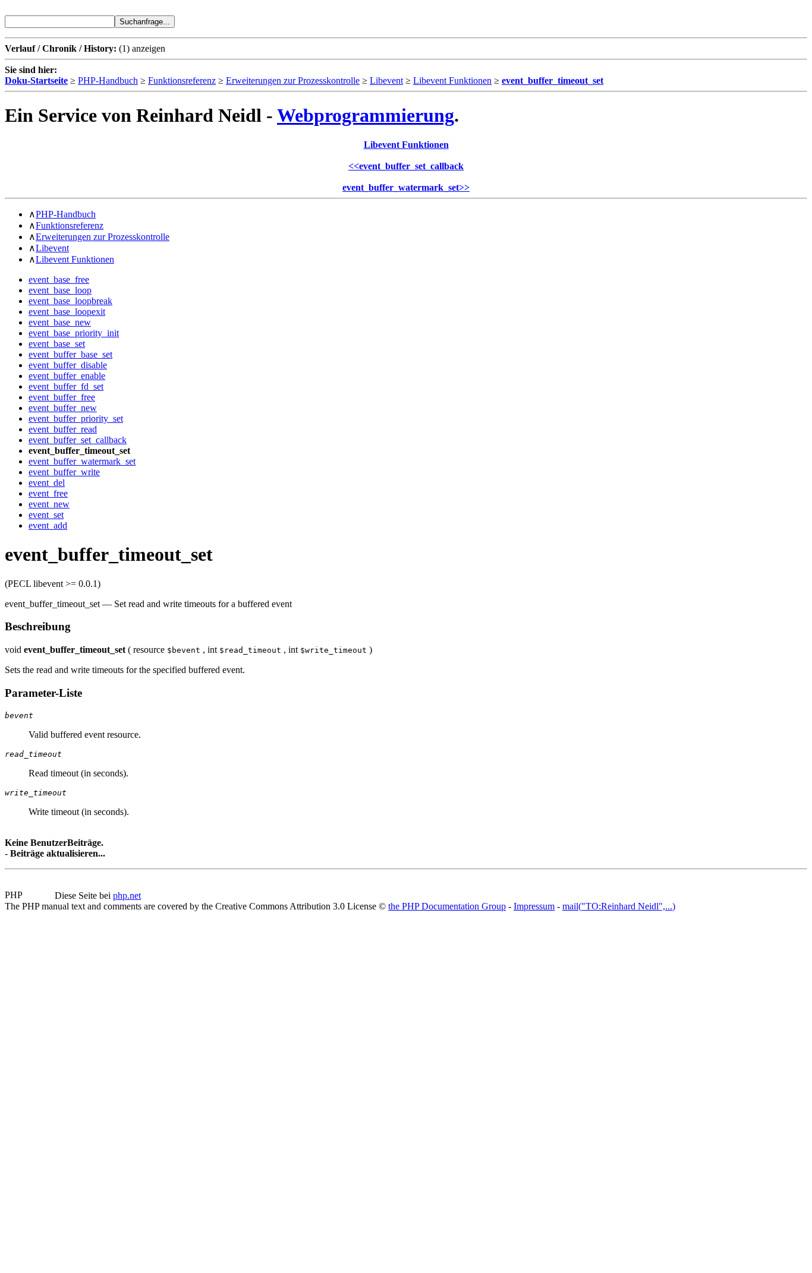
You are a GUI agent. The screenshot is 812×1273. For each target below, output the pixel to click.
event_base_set (57, 344)
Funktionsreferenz (182, 80)
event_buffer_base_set (70, 354)
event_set (46, 515)
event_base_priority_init (74, 333)
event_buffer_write (64, 472)
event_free (48, 493)
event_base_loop (60, 290)
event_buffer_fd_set (66, 386)
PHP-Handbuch (108, 80)
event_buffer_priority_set (76, 418)
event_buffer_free (62, 397)
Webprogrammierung (365, 115)
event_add (48, 525)
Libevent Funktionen (452, 80)
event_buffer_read (63, 429)
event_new (49, 504)
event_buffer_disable (68, 365)
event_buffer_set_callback (78, 440)
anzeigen (148, 48)
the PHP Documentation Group (447, 906)
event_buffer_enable (67, 376)
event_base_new (60, 322)
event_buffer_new (63, 408)
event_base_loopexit (67, 312)
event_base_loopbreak (70, 301)
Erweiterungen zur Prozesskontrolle (293, 80)
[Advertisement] (40, 1090)
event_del (47, 483)
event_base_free (59, 279)
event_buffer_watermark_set (82, 461)
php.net (127, 895)
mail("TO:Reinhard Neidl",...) (618, 906)
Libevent (386, 80)
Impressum (534, 906)
